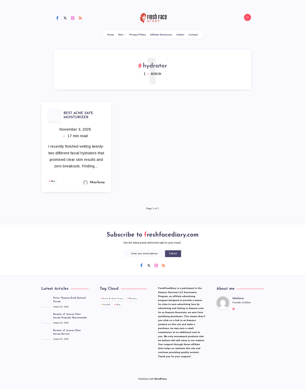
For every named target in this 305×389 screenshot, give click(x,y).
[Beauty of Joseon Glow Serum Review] (46, 334)
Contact (193, 34)
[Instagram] (73, 17)
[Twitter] (65, 17)
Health (106, 305)
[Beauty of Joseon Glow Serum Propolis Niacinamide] (46, 318)
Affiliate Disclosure (161, 34)
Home (110, 34)
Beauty (133, 298)
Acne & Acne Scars (113, 298)
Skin (120, 34)
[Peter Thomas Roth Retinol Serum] (46, 302)
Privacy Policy (137, 34)
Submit (173, 253)
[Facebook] (57, 17)
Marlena (238, 298)
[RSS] (81, 17)
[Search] (247, 17)
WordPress (160, 379)
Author (180, 34)
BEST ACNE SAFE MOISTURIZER (78, 115)
